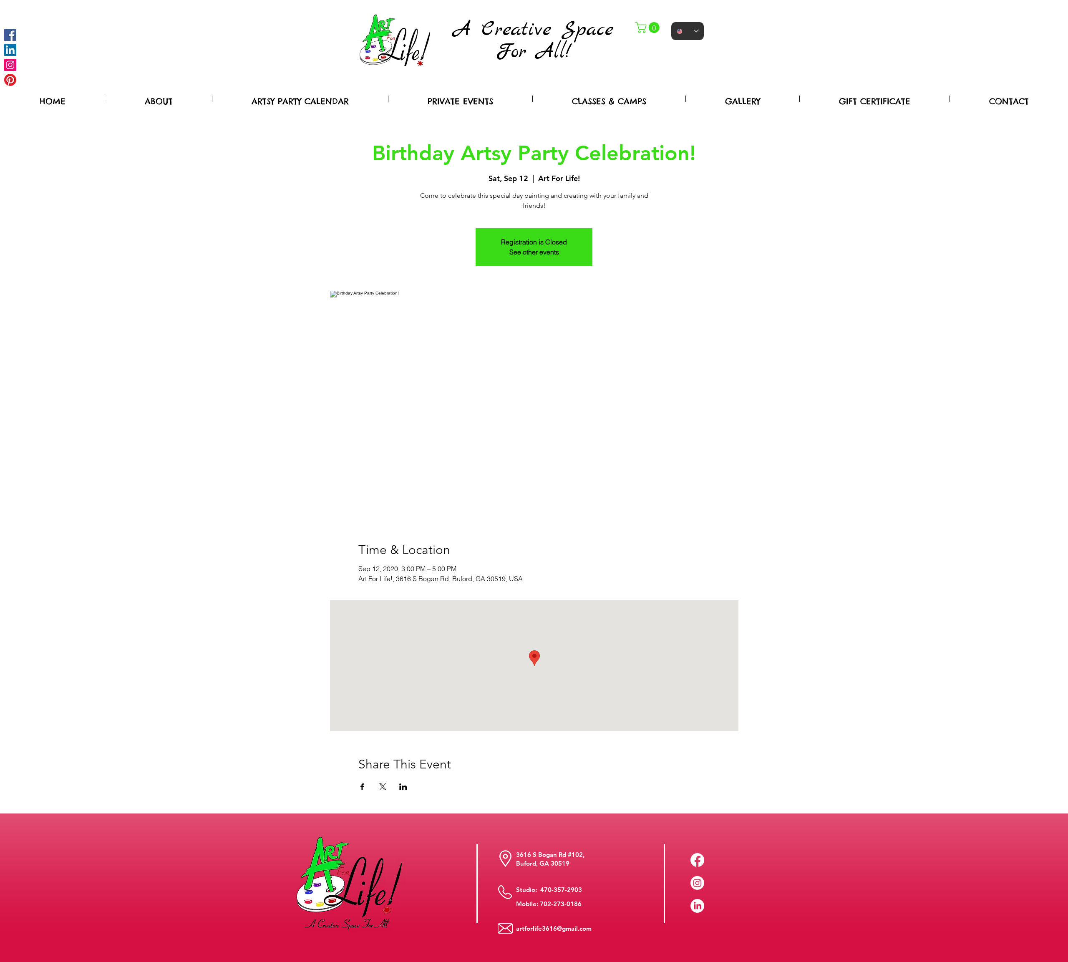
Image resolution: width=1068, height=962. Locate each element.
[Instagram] (10, 65)
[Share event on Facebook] (362, 786)
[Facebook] (10, 35)
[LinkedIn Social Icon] (10, 50)
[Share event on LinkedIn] (403, 786)
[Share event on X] (383, 786)
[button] (648, 27)
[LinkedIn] (697, 906)
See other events (534, 252)
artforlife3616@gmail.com (554, 928)
